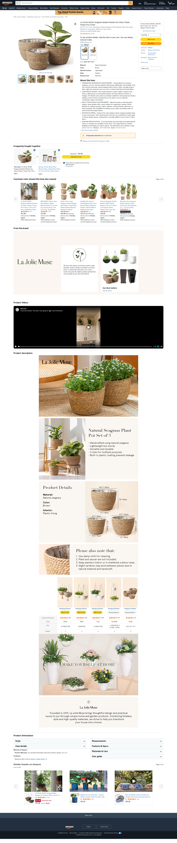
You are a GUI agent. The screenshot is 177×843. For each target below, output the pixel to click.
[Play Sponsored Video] (88, 781)
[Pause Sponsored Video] (59, 786)
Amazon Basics (33, 8)
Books (93, 8)
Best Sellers (44, 8)
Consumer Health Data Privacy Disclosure (90, 833)
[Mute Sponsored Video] (59, 789)
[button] (4, 8)
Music (128, 8)
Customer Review (26, 311)
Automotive (160, 8)
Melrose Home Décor (154, 50)
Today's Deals (84, 8)
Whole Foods (74, 8)
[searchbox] (74, 3)
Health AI (12, 8)
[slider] (85, 346)
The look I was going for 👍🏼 (42, 311)
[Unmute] (162, 346)
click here (64, 753)
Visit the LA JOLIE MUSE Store (90, 31)
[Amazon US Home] (69, 827)
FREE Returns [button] (85, 42)
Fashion (113, 8)
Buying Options (114, 612)
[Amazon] (7, 3)
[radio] (22, 79)
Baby (167, 8)
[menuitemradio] (158, 346)
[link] (49, 156)
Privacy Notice (73, 833)
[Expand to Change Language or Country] (94, 827)
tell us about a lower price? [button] (36, 759)
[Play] (15, 346)
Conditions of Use (63, 833)
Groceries (64, 8)
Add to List (145, 68)
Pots (66, 17)
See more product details (90, 130)
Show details (69, 166)
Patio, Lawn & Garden (20, 17)
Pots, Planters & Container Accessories (53, 17)
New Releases (54, 8)
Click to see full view (45, 72)
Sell (108, 8)
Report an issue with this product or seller (96, 141)
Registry (121, 8)
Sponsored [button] (16, 767)
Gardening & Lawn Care (34, 17)
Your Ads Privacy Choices (111, 833)
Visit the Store (107, 291)
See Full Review (57, 311)
